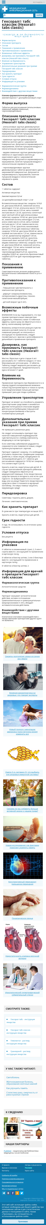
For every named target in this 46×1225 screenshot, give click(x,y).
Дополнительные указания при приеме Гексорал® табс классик (19, 67)
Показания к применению (13, 48)
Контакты (5, 1171)
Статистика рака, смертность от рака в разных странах (22, 1093)
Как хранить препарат (12, 74)
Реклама (28, 1168)
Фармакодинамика (10, 88)
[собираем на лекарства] (23, 1128)
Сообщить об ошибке (9, 1175)
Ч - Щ (22, 36)
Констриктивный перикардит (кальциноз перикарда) (22, 882)
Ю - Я (29, 36)
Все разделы (38, 2)
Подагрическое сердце (22, 918)
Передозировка (9, 71)
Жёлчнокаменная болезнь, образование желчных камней (21, 1082)
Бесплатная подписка (9, 1186)
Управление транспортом (13, 63)
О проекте (5, 1165)
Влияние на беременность (13, 61)
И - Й (23, 34)
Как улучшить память (17, 1088)
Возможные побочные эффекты (16, 53)
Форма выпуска (9, 40)
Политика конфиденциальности (13, 1179)
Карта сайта (29, 1171)
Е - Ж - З (17, 34)
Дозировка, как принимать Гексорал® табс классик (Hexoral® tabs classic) (21, 57)
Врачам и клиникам (9, 1168)
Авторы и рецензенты (33, 1165)
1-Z (4, 34)
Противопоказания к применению (17, 50)
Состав (5, 45)
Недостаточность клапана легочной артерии (22, 957)
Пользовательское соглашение (12, 1182)
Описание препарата (11, 43)
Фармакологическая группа (14, 86)
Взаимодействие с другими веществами (19, 91)
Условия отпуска (9, 79)
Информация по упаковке (13, 81)
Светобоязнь (12, 1077)
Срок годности (8, 76)
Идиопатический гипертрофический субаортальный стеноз (22, 993)
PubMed (7, 1151)
